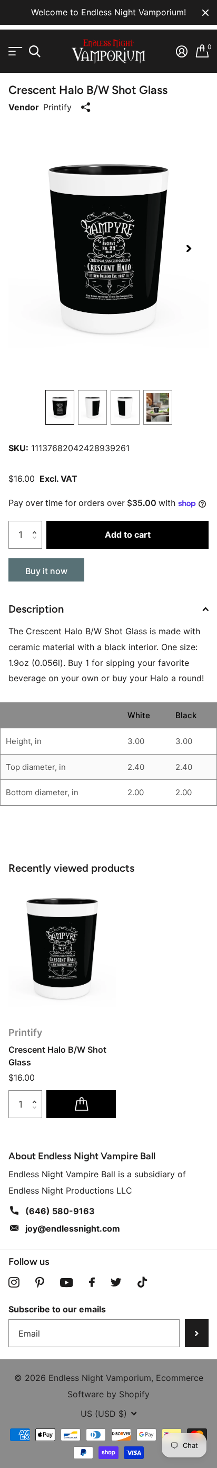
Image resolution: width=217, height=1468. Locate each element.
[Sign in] (182, 51)
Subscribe (197, 1333)
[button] (188, 248)
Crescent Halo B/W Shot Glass (57, 1055)
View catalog (14, 51)
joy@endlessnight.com (72, 1228)
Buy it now (46, 571)
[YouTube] (66, 1282)
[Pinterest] (39, 1282)
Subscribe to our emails (57, 1309)
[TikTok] (142, 1282)
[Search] (34, 51)
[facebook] (92, 1282)
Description (36, 609)
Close (205, 12)
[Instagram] (13, 1282)
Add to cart (128, 534)
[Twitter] (116, 1282)
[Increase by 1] (36, 525)
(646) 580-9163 (60, 1211)
